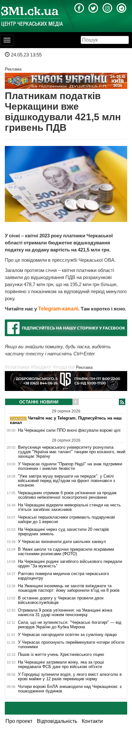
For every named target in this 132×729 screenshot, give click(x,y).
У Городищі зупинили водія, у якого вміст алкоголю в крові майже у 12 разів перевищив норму (70, 676)
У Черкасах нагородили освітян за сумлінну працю (67, 634)
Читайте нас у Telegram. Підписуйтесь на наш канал (66, 420)
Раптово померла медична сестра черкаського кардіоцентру (63, 576)
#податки (64, 367)
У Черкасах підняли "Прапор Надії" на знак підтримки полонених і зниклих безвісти (70, 466)
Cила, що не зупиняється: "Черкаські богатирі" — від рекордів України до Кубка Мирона (69, 624)
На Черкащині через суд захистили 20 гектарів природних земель (63, 531)
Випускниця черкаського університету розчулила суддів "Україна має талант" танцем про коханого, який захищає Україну (71, 452)
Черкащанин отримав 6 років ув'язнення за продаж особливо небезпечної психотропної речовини (67, 495)
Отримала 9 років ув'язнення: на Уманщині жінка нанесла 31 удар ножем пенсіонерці (65, 612)
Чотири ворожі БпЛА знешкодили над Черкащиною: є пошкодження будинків (70, 688)
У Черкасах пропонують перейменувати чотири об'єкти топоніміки (71, 644)
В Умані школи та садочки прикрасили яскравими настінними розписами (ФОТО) (66, 551)
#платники (17, 367)
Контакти (92, 721)
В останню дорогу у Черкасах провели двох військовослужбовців (61, 600)
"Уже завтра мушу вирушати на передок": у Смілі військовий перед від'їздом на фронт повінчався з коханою (66, 480)
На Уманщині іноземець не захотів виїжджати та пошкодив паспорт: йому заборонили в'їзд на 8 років (69, 588)
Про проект (18, 721)
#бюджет (41, 367)
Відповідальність (57, 721)
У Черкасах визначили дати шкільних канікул (62, 541)
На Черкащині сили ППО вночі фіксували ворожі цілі (69, 430)
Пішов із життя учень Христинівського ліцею (61, 654)
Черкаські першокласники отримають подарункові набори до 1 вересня (66, 519)
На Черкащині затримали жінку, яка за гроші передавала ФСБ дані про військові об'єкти (61, 664)
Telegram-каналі (58, 308)
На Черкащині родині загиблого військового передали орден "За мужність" (70, 563)
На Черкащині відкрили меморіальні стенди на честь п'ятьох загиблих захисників (69, 507)
